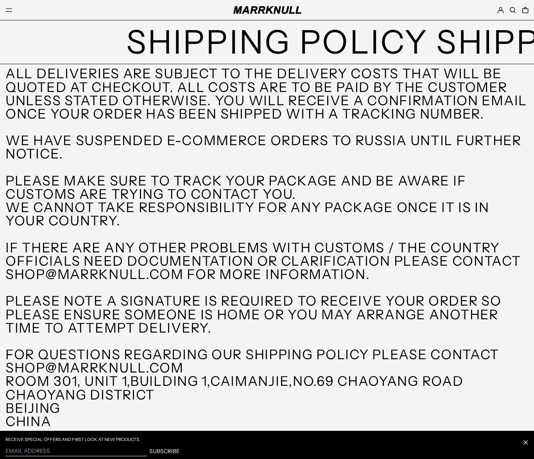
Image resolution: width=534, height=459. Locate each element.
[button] (512, 10)
